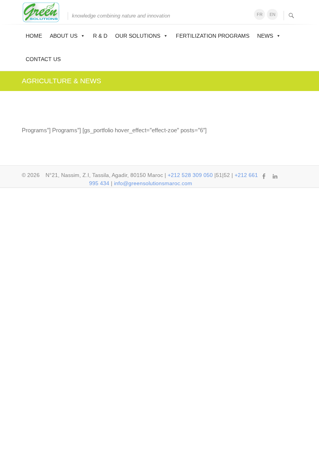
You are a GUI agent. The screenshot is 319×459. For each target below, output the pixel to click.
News (265, 36)
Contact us (43, 59)
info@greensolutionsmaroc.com (153, 183)
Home (34, 36)
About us (63, 36)
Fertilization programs (212, 36)
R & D (100, 36)
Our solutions (137, 36)
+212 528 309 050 (190, 175)
